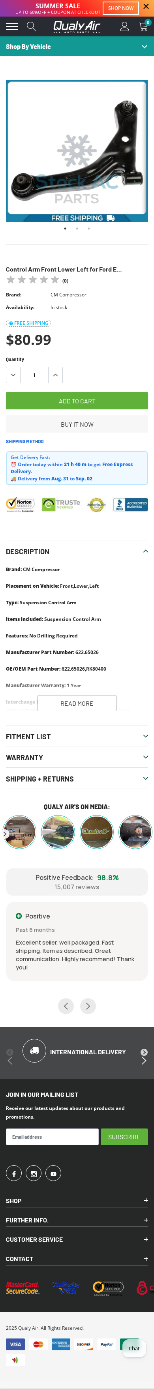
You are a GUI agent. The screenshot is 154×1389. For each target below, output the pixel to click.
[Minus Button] (13, 375)
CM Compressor (68, 294)
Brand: (13, 294)
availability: (20, 307)
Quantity (15, 359)
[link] (14, 1173)
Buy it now (77, 424)
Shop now (120, 8)
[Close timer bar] (146, 6)
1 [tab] (65, 228)
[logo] (77, 26)
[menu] (12, 26)
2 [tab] (77, 228)
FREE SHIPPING (31, 323)
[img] (33, 281)
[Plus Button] (55, 375)
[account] (125, 26)
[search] (31, 26)
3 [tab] (89, 228)
